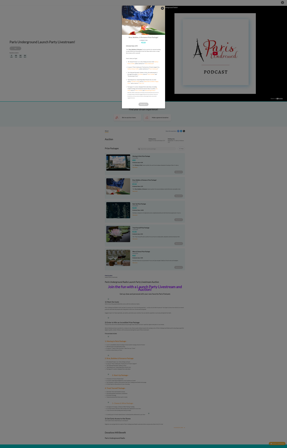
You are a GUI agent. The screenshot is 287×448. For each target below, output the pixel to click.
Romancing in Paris (150, 90)
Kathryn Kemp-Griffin (133, 69)
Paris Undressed (149, 63)
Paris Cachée (151, 74)
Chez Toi (141, 83)
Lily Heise (140, 74)
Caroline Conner (135, 81)
